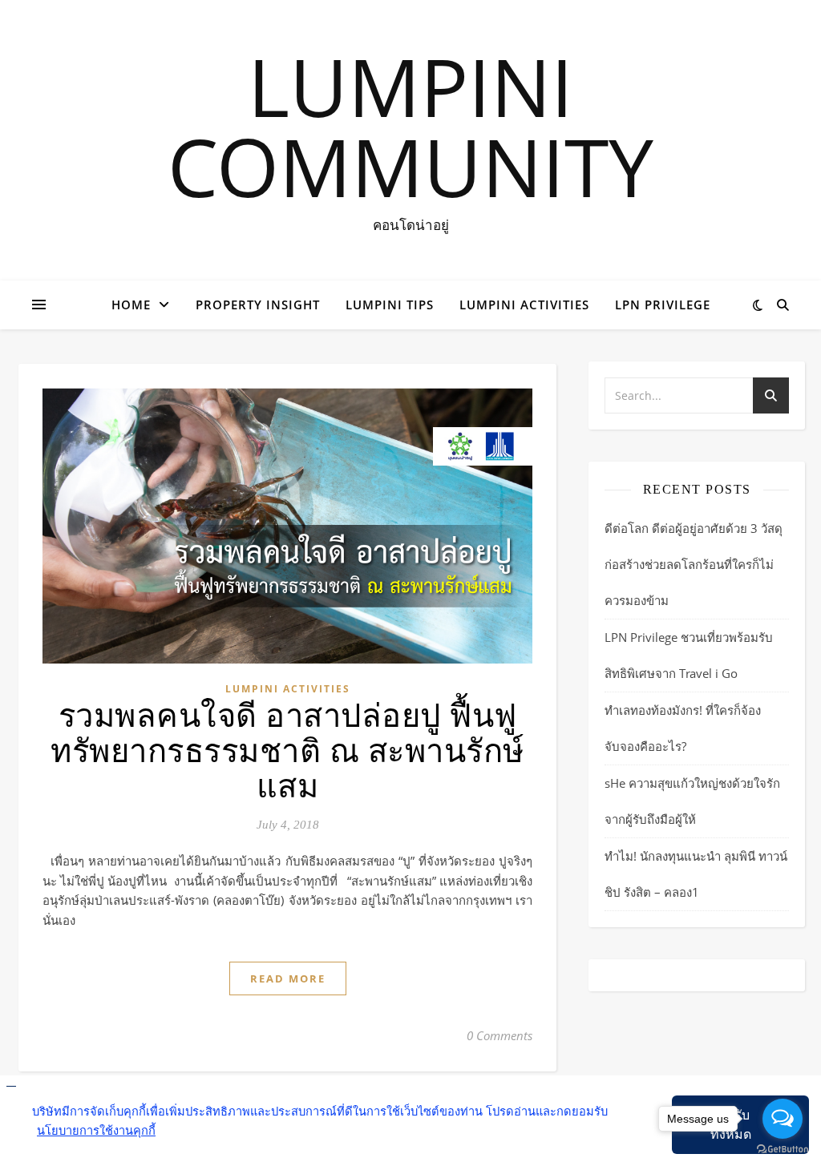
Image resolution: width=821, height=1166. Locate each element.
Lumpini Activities (524, 305)
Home (131, 305)
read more (288, 978)
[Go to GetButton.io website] (782, 1149)
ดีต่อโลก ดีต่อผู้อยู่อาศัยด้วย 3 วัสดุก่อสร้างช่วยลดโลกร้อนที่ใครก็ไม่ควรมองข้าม (694, 564)
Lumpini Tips (390, 305)
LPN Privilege (662, 305)
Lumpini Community (410, 126)
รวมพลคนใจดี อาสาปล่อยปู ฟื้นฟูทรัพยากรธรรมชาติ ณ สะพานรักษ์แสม (287, 751)
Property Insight (258, 305)
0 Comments (499, 1035)
